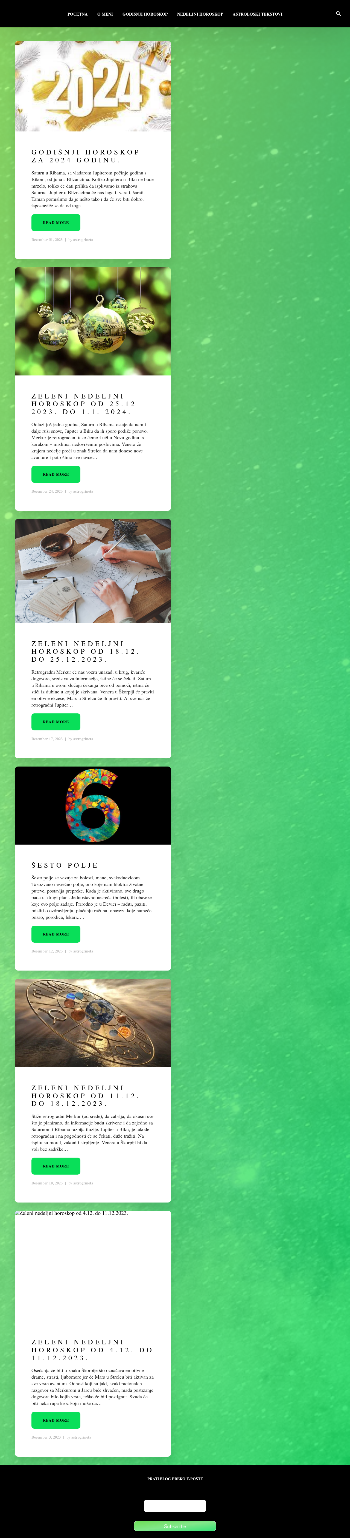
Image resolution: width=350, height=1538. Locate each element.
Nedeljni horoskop (200, 14)
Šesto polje (65, 865)
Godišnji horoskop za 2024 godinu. (86, 155)
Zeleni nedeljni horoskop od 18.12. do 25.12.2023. (86, 651)
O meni (105, 14)
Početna (78, 14)
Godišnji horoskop (145, 14)
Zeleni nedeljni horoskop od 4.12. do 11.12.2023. (92, 1349)
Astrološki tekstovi (257, 14)
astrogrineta (83, 239)
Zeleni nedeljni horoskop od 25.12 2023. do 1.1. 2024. (84, 403)
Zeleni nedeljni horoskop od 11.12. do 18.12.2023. (86, 1095)
